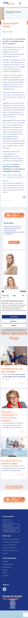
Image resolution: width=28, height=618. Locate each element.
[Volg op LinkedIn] (4, 589)
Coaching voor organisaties (11, 539)
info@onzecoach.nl (10, 530)
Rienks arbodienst (8, 564)
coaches (5, 177)
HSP (22, 177)
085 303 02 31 (8, 526)
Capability (6, 576)
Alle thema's (10, 487)
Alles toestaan (14, 316)
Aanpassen (13, 321)
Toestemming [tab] (5, 295)
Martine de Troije (7, 164)
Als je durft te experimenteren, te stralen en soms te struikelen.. (9, 416)
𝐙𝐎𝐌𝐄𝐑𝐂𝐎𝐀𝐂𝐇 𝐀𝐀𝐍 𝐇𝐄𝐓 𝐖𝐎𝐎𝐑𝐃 (12, 370)
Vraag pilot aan (14, 242)
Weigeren (14, 325)
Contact (5, 553)
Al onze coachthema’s (9, 545)
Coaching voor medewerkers (11, 542)
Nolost (5, 573)
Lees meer (22, 383)
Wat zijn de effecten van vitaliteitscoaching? (11, 462)
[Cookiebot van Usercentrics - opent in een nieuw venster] (20, 291)
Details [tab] (14, 295)
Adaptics (5, 570)
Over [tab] (23, 295)
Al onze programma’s (9, 548)
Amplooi (5, 561)
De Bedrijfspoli (7, 567)
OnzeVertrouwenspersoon (11, 550)
